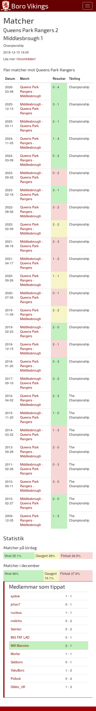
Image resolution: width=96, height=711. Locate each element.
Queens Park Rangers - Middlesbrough (30, 91)
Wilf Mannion (20, 645)
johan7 (15, 604)
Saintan (16, 629)
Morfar (15, 653)
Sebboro (17, 662)
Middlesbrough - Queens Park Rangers (31, 108)
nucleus (16, 612)
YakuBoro (17, 670)
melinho (16, 621)
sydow (15, 596)
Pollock (16, 678)
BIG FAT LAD (20, 637)
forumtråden (26, 59)
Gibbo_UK (18, 686)
